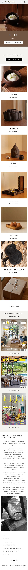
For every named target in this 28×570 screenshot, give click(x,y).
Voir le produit (13, 97)
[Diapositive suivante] (18, 48)
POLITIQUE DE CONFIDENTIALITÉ (11, 551)
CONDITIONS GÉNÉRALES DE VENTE (12, 548)
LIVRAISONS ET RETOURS (9, 545)
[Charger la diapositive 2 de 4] (13, 48)
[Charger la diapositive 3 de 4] (15, 48)
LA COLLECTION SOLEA (14, 59)
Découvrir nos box (14, 306)
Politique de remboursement (12, 567)
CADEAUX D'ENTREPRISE (9, 542)
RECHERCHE (6, 538)
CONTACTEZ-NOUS (7, 554)
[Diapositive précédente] (9, 48)
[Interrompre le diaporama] (26, 48)
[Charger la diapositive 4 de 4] (16, 48)
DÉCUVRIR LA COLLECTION (14, 42)
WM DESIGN (8, 565)
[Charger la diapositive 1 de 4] (11, 48)
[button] (2, 1)
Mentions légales (22, 567)
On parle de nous (13, 316)
